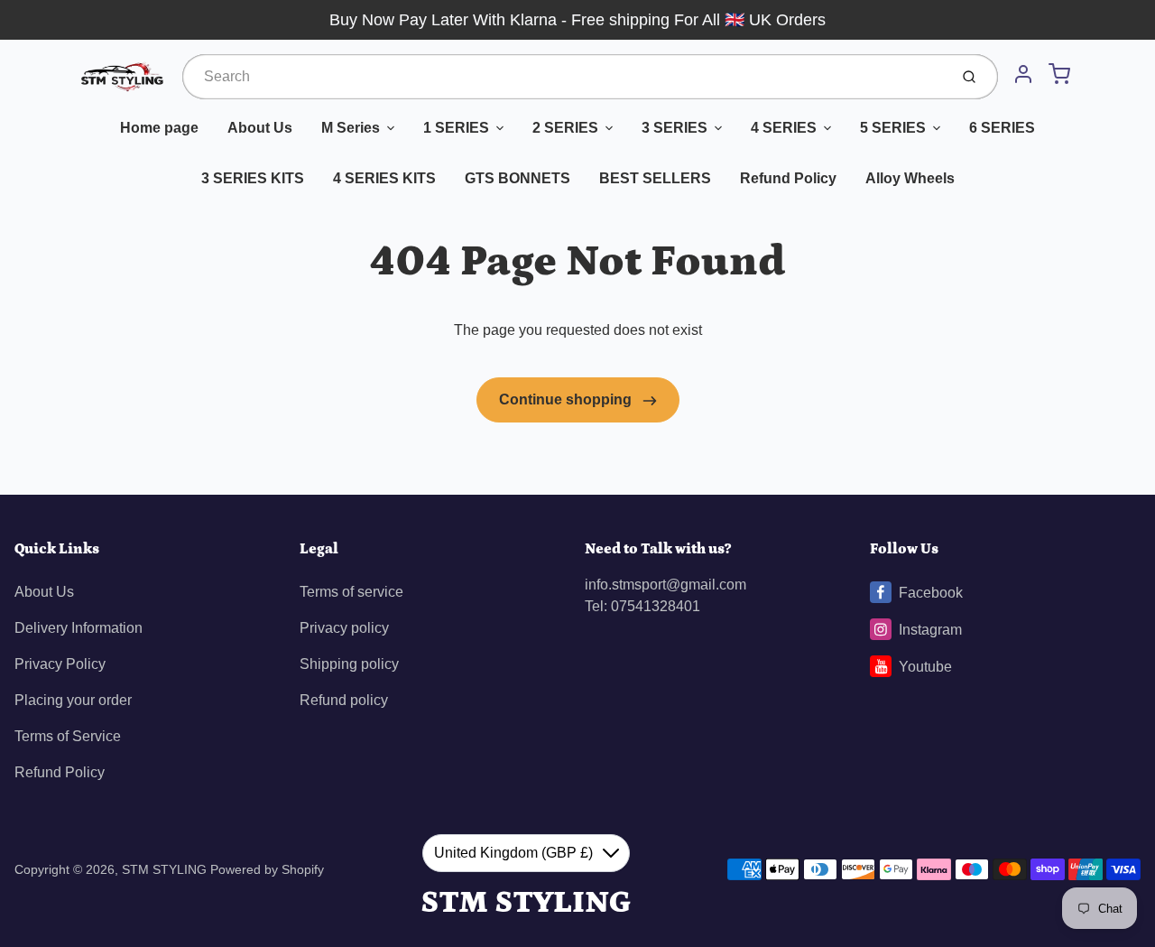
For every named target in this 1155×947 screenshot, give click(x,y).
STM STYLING (166, 869)
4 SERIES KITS (384, 178)
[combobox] (563, 76)
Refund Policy (788, 178)
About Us (259, 127)
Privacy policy (344, 628)
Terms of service (351, 591)
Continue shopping (567, 399)
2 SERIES (565, 127)
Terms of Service (67, 736)
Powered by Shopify (267, 869)
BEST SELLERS (655, 178)
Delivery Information (78, 628)
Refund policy (344, 700)
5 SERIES (893, 127)
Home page (159, 127)
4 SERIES (784, 127)
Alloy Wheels (910, 178)
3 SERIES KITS (252, 178)
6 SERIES (1002, 127)
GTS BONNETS (517, 178)
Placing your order (73, 700)
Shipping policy (349, 664)
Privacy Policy (60, 664)
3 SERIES (674, 127)
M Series (350, 127)
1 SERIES (456, 127)
